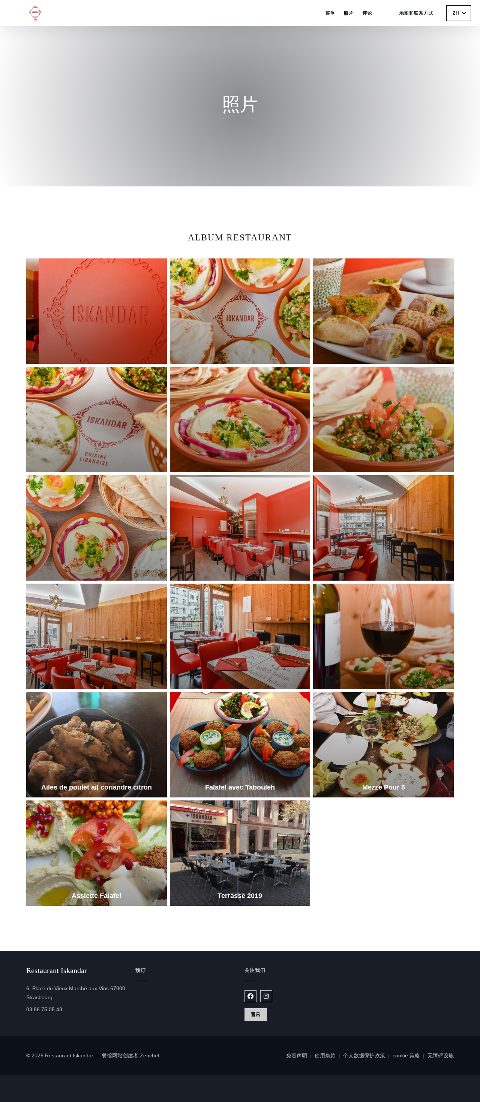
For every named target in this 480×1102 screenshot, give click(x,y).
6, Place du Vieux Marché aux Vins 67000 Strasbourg (75, 992)
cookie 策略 (410, 1056)
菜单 (330, 13)
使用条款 (329, 1056)
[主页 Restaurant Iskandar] (37, 13)
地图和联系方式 (416, 13)
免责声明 (300, 1056)
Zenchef (149, 1055)
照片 (349, 13)
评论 (367, 13)
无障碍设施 (441, 1056)
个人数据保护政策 (368, 1056)
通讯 (256, 1014)
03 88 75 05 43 (44, 1009)
